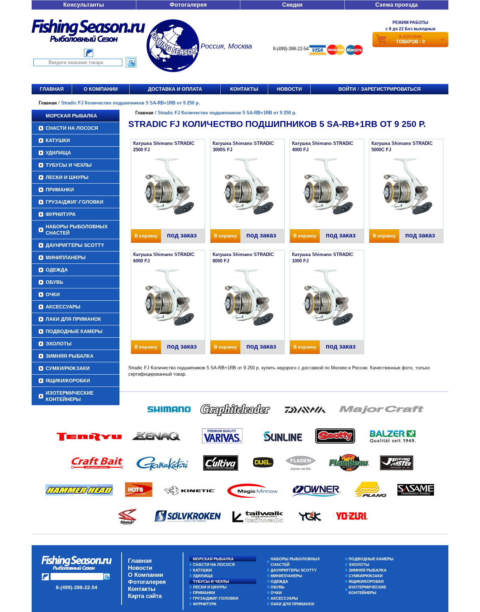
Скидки (292, 5)
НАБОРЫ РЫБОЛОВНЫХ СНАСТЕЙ (77, 230)
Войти (347, 89)
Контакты (244, 89)
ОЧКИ (53, 294)
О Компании (145, 575)
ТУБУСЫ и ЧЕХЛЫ (69, 165)
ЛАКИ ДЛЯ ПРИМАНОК (73, 319)
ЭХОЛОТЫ (59, 343)
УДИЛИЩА (58, 152)
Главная (52, 89)
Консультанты (83, 5)
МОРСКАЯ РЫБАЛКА (71, 116)
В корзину (146, 235)
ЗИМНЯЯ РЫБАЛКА (69, 356)
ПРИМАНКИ (60, 189)
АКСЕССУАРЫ (63, 307)
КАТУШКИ (58, 140)
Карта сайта (145, 596)
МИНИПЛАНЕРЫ (66, 257)
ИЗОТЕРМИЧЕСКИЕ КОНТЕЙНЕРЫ (69, 396)
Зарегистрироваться (391, 89)
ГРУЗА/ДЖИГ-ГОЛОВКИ (74, 202)
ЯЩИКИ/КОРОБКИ (68, 380)
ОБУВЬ (54, 282)
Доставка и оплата (175, 89)
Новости (289, 89)
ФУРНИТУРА (61, 214)
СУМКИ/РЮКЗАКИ (68, 368)
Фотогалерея (188, 5)
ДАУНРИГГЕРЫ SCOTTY (75, 245)
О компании (101, 89)
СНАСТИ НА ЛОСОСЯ (72, 128)
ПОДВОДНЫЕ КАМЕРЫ (74, 331)
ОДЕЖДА (57, 270)
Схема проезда (396, 5)
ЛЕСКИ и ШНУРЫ (67, 177)
